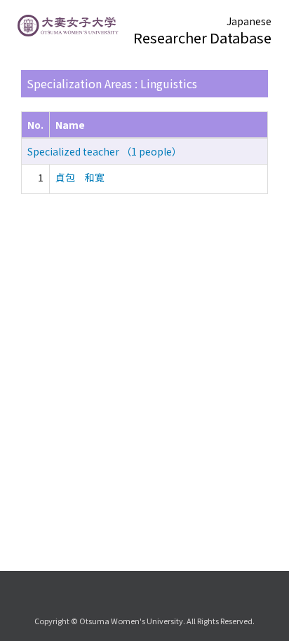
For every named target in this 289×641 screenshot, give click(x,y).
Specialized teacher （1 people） (104, 151)
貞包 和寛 (80, 177)
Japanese (249, 21)
